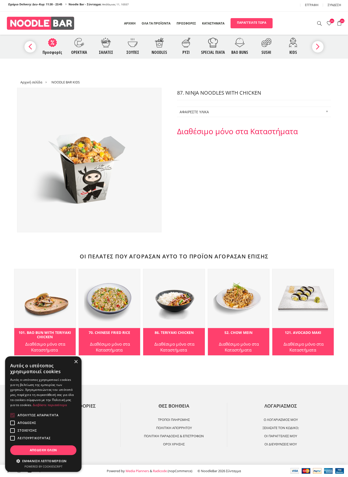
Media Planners (137, 471)
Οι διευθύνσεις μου (280, 444)
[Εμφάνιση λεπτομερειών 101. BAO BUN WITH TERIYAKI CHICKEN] (45, 312)
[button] (43, 460)
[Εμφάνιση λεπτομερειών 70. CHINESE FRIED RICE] (109, 312)
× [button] (76, 362)
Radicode (160, 471)
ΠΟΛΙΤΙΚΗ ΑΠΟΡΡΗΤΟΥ (174, 427)
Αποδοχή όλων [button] (43, 450)
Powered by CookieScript (43, 466)
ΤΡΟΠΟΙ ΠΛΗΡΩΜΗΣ (174, 419)
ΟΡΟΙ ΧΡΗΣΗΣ (174, 444)
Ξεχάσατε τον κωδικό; (280, 427)
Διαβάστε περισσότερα (50, 405)
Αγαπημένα (20, 274)
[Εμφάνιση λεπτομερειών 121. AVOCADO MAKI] (303, 312)
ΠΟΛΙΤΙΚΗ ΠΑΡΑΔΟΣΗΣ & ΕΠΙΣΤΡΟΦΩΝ (174, 436)
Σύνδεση (334, 5)
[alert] (43, 414)
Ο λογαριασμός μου (281, 419)
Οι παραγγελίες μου (280, 436)
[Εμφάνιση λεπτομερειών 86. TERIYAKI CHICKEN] (174, 312)
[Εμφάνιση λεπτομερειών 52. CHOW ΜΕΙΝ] (238, 312)
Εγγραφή (311, 5)
